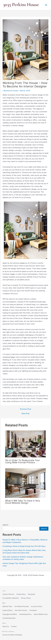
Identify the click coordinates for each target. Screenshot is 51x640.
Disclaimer (31, 594)
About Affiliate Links (41, 614)
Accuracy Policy (36, 606)
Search (5, 525)
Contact (14, 626)
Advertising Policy (25, 614)
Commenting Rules (8, 618)
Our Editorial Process (21, 606)
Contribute (33, 610)
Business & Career (11, 91)
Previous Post (25, 409)
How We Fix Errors (21, 610)
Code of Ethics (7, 610)
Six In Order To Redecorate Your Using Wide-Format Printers (22, 461)
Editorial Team (7, 606)
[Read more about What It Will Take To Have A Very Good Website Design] (25, 483)
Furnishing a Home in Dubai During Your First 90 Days (24, 546)
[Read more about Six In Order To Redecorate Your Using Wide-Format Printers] (25, 444)
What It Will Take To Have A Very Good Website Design (22, 501)
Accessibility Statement (10, 598)
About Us (5, 626)
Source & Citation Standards (12, 635)
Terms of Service (8, 594)
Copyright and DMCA (9, 614)
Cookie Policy (21, 594)
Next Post (25, 413)
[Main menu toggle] (46, 4)
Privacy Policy (26, 598)
